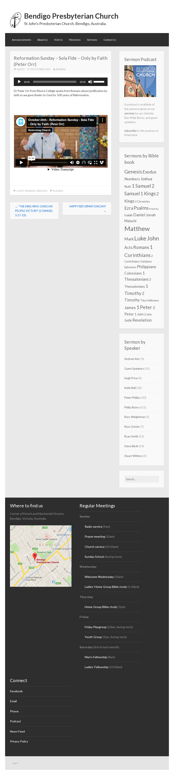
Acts (128, 247)
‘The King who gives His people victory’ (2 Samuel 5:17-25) (34, 211)
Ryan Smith (131, 436)
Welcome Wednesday (99, 577)
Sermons (92, 39)
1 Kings (148, 193)
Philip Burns (131, 407)
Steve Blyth (131, 446)
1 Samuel (141, 186)
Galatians (146, 261)
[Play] (19, 82)
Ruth (127, 186)
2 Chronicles (142, 201)
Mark (129, 239)
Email (13, 701)
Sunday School (94, 556)
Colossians (133, 273)
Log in (15, 763)
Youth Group (93, 637)
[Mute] (90, 82)
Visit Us (58, 39)
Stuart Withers (133, 456)
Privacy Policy (19, 741)
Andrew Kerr (132, 359)
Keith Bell (130, 388)
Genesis (133, 172)
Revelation (142, 320)
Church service (95, 546)
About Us (42, 39)
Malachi (130, 221)
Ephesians (130, 267)
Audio (21, 69)
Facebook (16, 691)
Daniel (139, 214)
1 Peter (144, 307)
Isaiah (128, 215)
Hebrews (153, 300)
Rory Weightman (134, 417)
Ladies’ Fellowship (96, 667)
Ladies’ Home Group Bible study (106, 586)
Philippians (146, 266)
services (129, 113)
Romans (58, 190)
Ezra (128, 208)
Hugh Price (131, 378)
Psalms (141, 208)
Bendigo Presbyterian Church (71, 15)
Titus (143, 300)
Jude (128, 320)
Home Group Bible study (101, 607)
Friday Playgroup (96, 627)
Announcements (21, 39)
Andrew (61, 69)
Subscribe (130, 130)
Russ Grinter (132, 426)
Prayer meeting (95, 536)
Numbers (132, 178)
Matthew (137, 228)
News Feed (17, 731)
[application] (61, 82)
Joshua (146, 178)
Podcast (15, 721)
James (130, 307)
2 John (148, 314)
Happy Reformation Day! (87, 208)
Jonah (151, 214)
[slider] (99, 81)
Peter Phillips (132, 397)
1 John (139, 314)
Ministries (75, 39)
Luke (140, 238)
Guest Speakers (26, 190)
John (153, 238)
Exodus (149, 171)
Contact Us (110, 39)
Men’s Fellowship (96, 657)
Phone (14, 711)
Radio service (93, 526)
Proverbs (154, 208)
